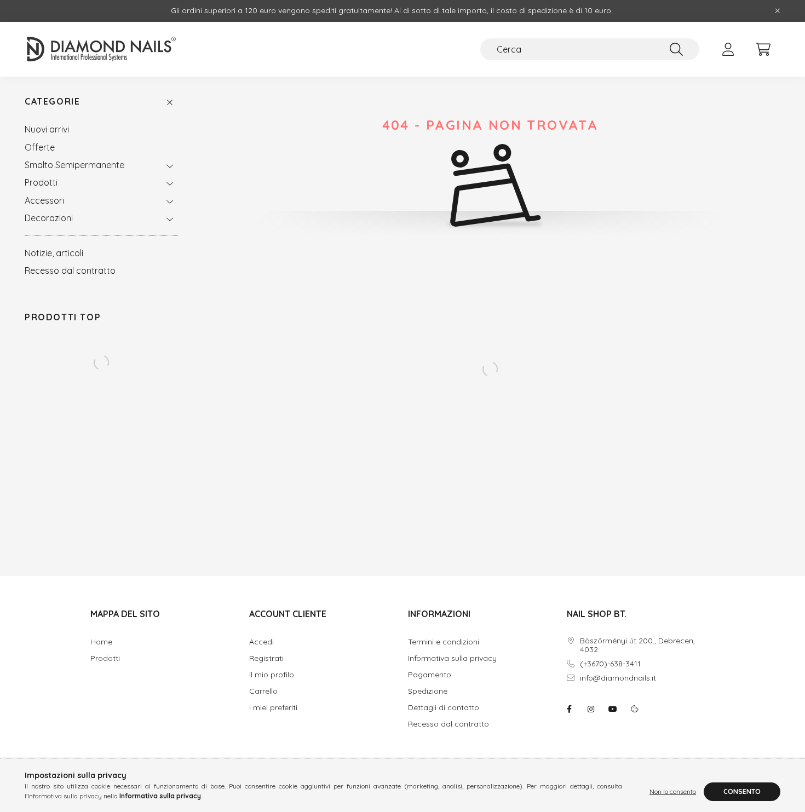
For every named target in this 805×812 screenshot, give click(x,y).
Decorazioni (49, 217)
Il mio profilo (271, 674)
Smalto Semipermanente (74, 164)
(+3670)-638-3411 (610, 664)
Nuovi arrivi (47, 129)
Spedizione (427, 691)
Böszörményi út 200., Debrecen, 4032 (637, 645)
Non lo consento (672, 791)
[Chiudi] (777, 11)
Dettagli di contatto (443, 707)
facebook (569, 709)
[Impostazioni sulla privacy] (635, 709)
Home (101, 642)
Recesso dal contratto (70, 270)
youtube (613, 709)
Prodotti (41, 182)
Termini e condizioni (443, 642)
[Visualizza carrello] (763, 49)
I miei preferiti (273, 707)
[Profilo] (728, 49)
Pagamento (429, 674)
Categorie (52, 101)
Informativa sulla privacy (452, 658)
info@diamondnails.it (618, 678)
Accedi (261, 642)
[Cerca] (676, 49)
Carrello (263, 691)
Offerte (40, 147)
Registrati (266, 658)
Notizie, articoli (54, 252)
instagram (591, 709)
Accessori (44, 200)
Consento (742, 791)
